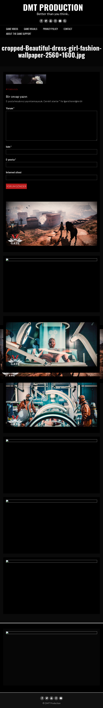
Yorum (10, 108)
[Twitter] (46, 21)
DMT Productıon (53, 7)
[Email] (60, 21)
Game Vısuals (30, 29)
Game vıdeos (12, 29)
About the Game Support (18, 33)
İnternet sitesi (13, 172)
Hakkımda (13, 89)
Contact (68, 29)
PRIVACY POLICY (50, 29)
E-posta (11, 159)
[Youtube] (51, 21)
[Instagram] (55, 21)
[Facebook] (41, 21)
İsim (9, 146)
